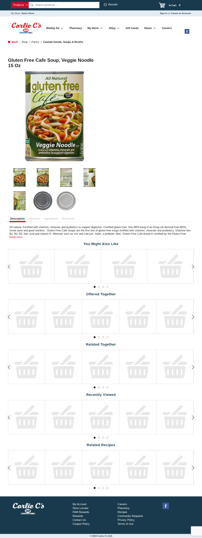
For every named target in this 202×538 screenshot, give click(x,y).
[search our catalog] (32, 5)
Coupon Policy (81, 523)
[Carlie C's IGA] (26, 27)
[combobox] (20, 5)
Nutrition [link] (34, 218)
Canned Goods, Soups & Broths (63, 41)
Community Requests (130, 516)
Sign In (163, 13)
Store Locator (81, 508)
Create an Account (181, 13)
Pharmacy (124, 508)
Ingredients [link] (51, 218)
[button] (19, 178)
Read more (15, 237)
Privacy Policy (126, 519)
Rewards (78, 516)
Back (14, 41)
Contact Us (79, 519)
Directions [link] (68, 218)
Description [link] (17, 218)
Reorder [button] (113, 4)
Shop (24, 41)
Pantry (35, 41)
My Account (79, 504)
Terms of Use (125, 523)
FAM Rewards (81, 512)
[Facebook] (187, 32)
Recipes (122, 512)
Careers (122, 504)
